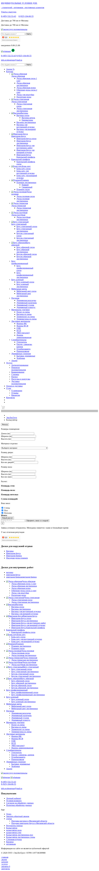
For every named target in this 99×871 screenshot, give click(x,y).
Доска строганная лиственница (24, 109)
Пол (6, 510)
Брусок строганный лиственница (25, 239)
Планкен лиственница (26, 182)
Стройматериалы (18, 340)
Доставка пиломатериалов (18, 382)
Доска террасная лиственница (23, 209)
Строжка (15, 374)
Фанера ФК (21, 323)
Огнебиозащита (23, 349)
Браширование (17, 372)
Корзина (10, 842)
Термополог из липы (25, 317)
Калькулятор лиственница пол (19, 835)
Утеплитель (21, 342)
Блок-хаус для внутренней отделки (25, 172)
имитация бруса (13, 575)
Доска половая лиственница (22, 200)
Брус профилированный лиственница (24, 275)
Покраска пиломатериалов (18, 368)
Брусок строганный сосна (22, 674)
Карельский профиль (20, 159)
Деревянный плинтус (25, 307)
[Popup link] (6, 51)
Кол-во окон (6, 477)
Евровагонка (27, 120)
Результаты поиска (14, 825)
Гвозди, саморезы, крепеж (22, 755)
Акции (9, 769)
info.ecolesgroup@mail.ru (11, 60)
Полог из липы (23, 312)
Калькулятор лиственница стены (20, 837)
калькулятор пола (14, 830)
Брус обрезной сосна (25, 247)
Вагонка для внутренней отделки (25, 126)
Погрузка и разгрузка (20, 379)
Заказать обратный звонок (17, 816)
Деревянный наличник (26, 303)
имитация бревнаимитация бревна (21, 577)
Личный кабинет (13, 798)
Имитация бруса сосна (26, 138)
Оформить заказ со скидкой (37, 521)
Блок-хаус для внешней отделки (25, 641)
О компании (16, 391)
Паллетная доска (23, 97)
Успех (8, 814)
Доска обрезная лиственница (23, 84)
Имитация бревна (14, 556)
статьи (9, 819)
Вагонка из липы (24, 314)
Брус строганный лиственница (24, 230)
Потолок (8, 513)
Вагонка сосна (22, 115)
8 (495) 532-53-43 (8, 16)
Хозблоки (20, 358)
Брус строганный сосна (26, 226)
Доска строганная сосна (21, 600)
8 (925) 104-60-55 (26, 16)
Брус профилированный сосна (24, 268)
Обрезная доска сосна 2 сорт (23, 591)
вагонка (9, 572)
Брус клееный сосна (25, 282)
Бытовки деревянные (25, 356)
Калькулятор (11, 828)
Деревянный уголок (25, 305)
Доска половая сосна (25, 196)
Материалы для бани (20, 310)
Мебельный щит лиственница (23, 294)
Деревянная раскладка (26, 300)
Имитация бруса (13, 553)
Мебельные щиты (19, 289)
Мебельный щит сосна (26, 291)
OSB (18, 328)
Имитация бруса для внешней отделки (25, 151)
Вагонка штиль (28, 118)
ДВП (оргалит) (23, 333)
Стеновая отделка (14, 839)
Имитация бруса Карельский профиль (25, 156)
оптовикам (11, 844)
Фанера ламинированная (23, 336)
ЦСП (18, 330)
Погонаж (15, 298)
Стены (7, 508)
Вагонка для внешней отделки (24, 614)
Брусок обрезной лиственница (23, 257)
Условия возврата (14, 801)
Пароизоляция (22, 351)
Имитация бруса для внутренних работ (25, 146)
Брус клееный (17, 280)
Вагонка (10, 551)
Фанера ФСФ (22, 326)
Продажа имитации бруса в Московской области (32, 823)
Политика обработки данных (19, 805)
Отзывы (14, 393)
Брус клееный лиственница (22, 285)
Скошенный (27, 187)
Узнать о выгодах (8, 12)
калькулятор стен (13, 832)
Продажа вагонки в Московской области (29, 821)
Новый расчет (7, 518)
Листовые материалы (20, 321)
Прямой (25, 185)
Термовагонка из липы (26, 319)
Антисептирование (19, 365)
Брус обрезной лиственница (22, 250)
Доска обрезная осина (26, 88)
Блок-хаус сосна (23, 169)
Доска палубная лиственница (23, 218)
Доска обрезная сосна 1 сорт (23, 584)
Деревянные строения (21, 354)
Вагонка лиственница (26, 122)
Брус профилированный (19, 262)
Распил (14, 377)
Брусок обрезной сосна (26, 254)
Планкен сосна (23, 189)
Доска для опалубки (25, 95)
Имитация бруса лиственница (23, 142)
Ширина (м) (6, 436)
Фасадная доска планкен (17, 558)
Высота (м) (6, 439)
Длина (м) (5, 433)
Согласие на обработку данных (20, 803)
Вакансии (15, 395)
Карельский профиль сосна (23, 632)
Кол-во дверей (7, 462)
